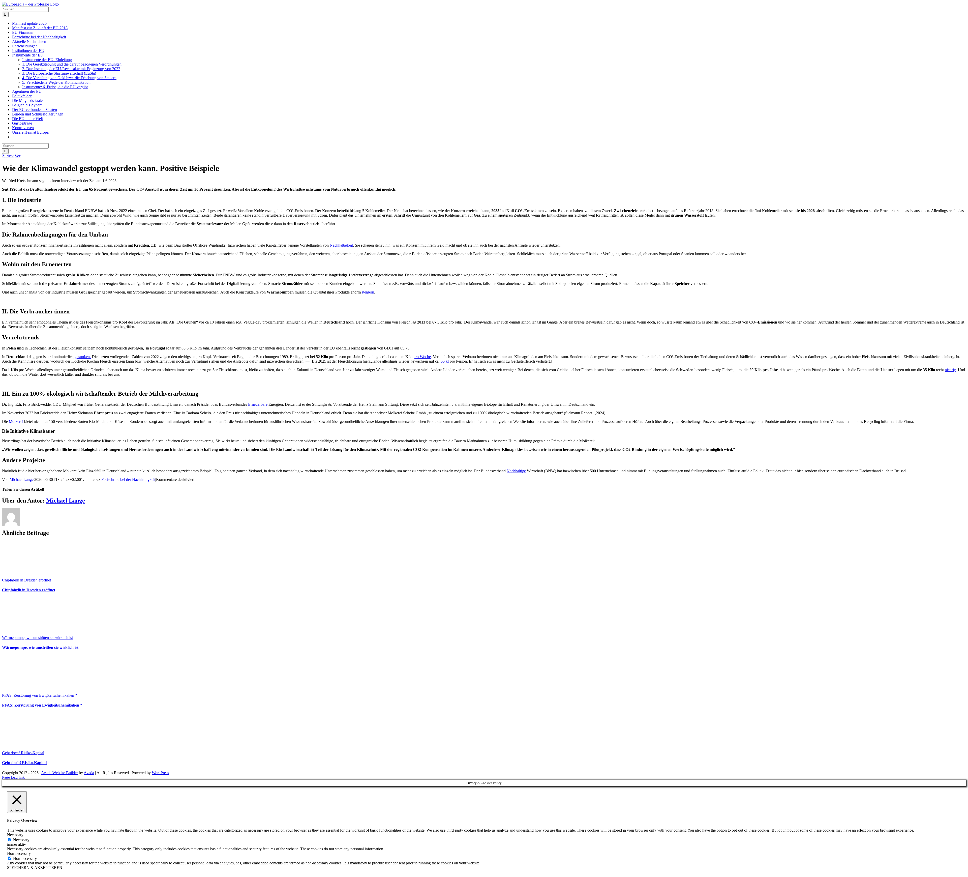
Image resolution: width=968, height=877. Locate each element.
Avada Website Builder (59, 773)
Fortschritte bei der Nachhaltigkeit (128, 479)
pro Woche (422, 357)
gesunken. (82, 357)
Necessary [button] (15, 835)
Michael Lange (22, 479)
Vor (17, 156)
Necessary (21, 840)
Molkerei (16, 421)
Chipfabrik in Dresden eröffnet (26, 580)
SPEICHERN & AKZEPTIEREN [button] (34, 867)
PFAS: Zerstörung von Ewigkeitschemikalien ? (39, 695)
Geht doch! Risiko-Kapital (23, 753)
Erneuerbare (257, 404)
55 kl (445, 361)
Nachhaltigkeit (341, 245)
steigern (367, 292)
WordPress (160, 773)
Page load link (13, 777)
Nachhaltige (516, 471)
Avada (89, 773)
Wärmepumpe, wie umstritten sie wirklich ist (37, 637)
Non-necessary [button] (19, 853)
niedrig (950, 370)
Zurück (8, 156)
